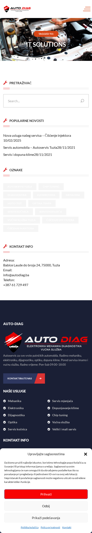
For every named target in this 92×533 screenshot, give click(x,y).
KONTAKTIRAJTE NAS (19, 378)
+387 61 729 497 (15, 285)
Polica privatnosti (50, 527)
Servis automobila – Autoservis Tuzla (30, 147)
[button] (85, 454)
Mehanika (73, 195)
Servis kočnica (18, 211)
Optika (12, 422)
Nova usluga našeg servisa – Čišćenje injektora (37, 135)
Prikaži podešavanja (46, 518)
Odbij (46, 506)
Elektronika (16, 408)
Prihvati (46, 494)
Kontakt (66, 527)
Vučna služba (61, 422)
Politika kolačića (30, 527)
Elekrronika (46, 195)
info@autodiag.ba (16, 275)
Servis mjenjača (50, 211)
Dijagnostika (17, 195)
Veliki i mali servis (64, 429)
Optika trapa (42, 203)
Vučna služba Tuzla (21, 220)
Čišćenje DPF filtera (60, 220)
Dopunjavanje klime (65, 408)
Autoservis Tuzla (19, 186)
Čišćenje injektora (20, 228)
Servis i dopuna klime (18, 154)
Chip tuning (51, 186)
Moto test (14, 203)
